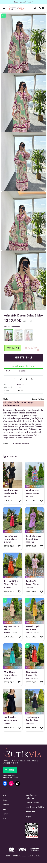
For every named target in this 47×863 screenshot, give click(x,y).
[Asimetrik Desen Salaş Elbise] (8, 340)
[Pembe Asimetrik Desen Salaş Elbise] (28, 335)
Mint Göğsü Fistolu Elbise (10, 673)
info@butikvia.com (9, 775)
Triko (4, 818)
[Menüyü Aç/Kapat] (4, 8)
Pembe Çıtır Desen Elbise (32, 583)
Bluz (4, 795)
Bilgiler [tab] (5, 399)
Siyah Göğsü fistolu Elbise (32, 719)
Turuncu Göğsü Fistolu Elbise (11, 583)
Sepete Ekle (23, 357)
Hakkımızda (30, 811)
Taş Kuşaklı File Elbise (11, 628)
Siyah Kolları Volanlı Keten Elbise (10, 719)
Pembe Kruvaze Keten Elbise (33, 537)
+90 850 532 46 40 (10, 778)
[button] (13, 348)
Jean (4, 809)
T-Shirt (5, 813)
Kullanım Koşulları (32, 802)
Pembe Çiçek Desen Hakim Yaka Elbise (32, 492)
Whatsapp (9, 769)
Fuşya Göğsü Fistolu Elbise (10, 537)
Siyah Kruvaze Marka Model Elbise (11, 492)
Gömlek (6, 804)
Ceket (5, 800)
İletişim (28, 816)
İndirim (20, 390)
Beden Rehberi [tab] (38, 399)
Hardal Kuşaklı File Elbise (33, 628)
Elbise (19, 387)
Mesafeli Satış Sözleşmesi (31, 796)
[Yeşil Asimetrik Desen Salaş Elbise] (18, 335)
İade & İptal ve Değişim (34, 807)
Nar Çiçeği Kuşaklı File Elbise (31, 673)
